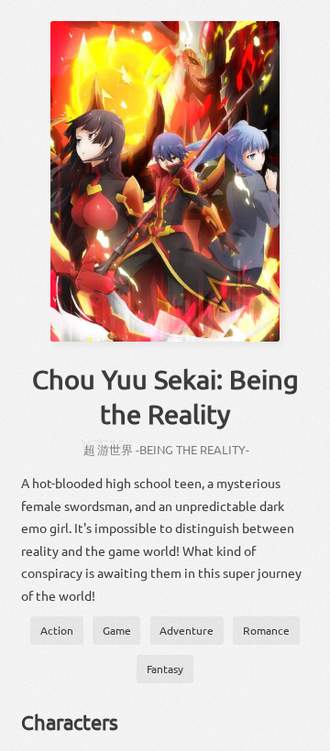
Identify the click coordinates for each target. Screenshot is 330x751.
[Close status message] (302, 737)
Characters (69, 722)
